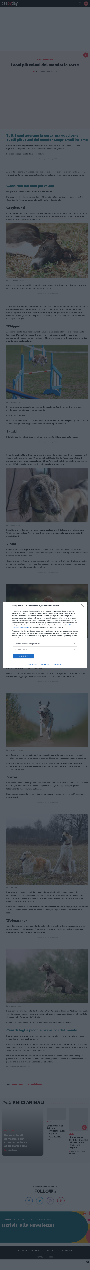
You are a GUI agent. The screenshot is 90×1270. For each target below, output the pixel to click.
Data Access (45, 664)
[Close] (83, 606)
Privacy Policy (57, 664)
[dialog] (45, 635)
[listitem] (45, 643)
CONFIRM (23, 656)
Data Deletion (32, 664)
